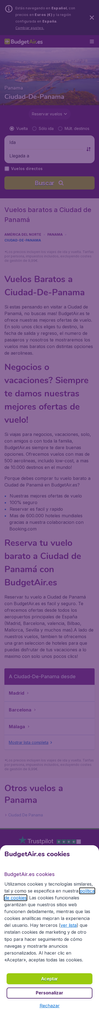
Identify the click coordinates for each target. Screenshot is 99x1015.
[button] (50, 1005)
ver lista (69, 925)
